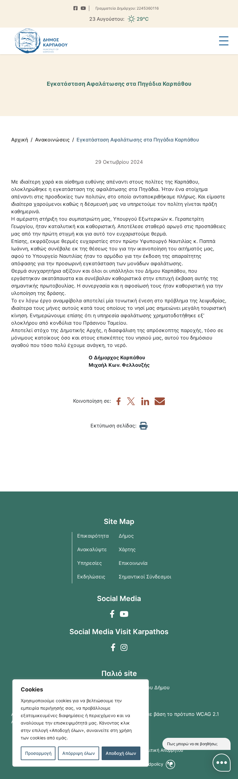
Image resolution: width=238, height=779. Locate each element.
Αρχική (19, 139)
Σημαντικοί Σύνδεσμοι (145, 576)
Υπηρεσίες (89, 563)
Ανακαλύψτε (92, 549)
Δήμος (126, 536)
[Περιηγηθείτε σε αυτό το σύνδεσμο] (75, 8)
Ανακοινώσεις (52, 139)
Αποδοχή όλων (121, 753)
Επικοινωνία (133, 563)
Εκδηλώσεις (91, 576)
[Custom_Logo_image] (41, 40)
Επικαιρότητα (93, 536)
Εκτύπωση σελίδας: (113, 425)
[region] (80, 723)
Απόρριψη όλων (78, 753)
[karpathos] (119, 403)
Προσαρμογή (38, 753)
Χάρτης (127, 549)
